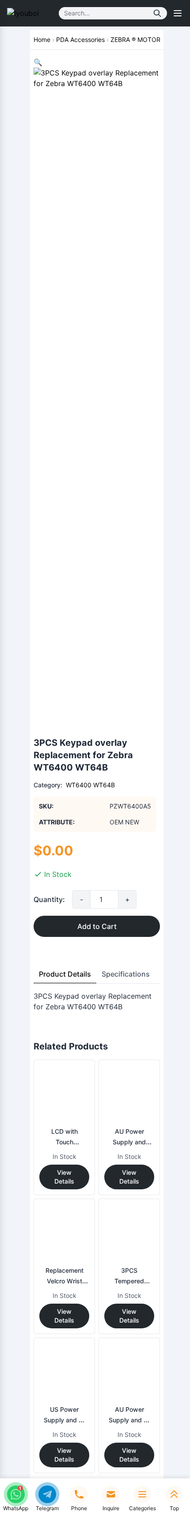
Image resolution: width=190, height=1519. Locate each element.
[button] (38, 62)
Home (42, 39)
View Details (64, 1177)
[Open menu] (177, 13)
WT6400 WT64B (90, 785)
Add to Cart (97, 926)
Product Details (65, 974)
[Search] (157, 13)
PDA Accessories (80, 39)
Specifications (126, 974)
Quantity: (49, 899)
